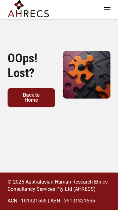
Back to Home (31, 97)
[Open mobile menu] (107, 9)
